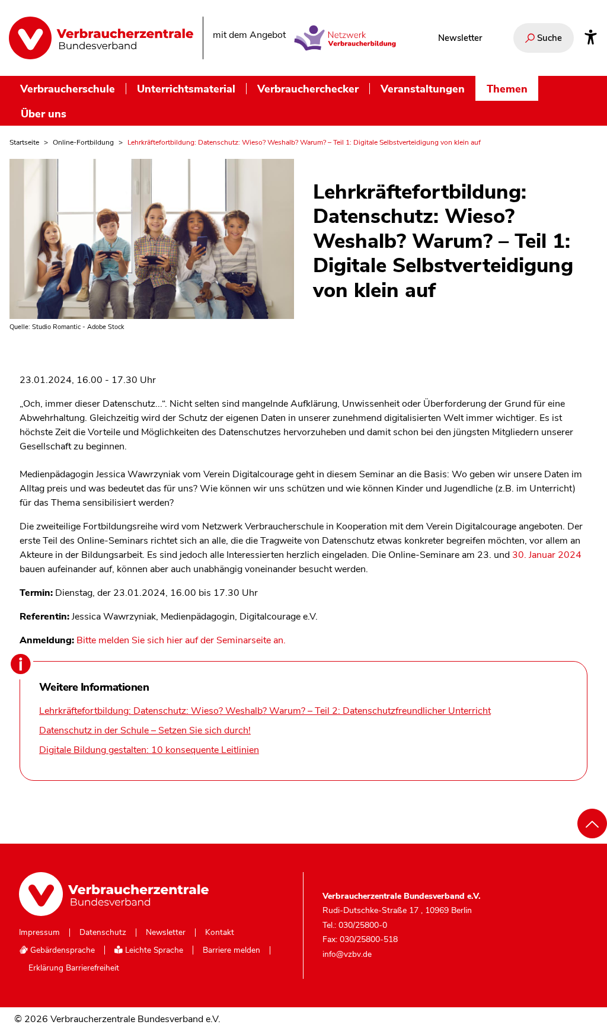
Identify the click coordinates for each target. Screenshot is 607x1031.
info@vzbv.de (347, 954)
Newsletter (460, 38)
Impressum (39, 932)
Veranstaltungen (423, 88)
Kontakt (219, 932)
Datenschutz (102, 932)
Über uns (43, 113)
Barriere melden (231, 950)
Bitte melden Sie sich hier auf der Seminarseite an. (181, 640)
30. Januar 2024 (547, 554)
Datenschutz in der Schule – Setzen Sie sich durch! (145, 730)
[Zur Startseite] (101, 38)
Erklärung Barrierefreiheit (73, 968)
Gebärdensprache (61, 950)
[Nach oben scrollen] (592, 823)
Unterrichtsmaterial (186, 88)
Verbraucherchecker (308, 88)
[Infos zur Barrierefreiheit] (590, 38)
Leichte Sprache (153, 950)
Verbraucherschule (67, 88)
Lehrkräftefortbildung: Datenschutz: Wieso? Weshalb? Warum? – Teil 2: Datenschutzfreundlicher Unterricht (265, 710)
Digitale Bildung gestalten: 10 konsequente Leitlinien (149, 750)
